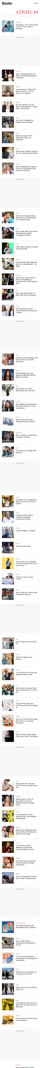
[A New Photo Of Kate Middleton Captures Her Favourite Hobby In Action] (20, 847)
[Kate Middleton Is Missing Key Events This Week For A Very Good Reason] (20, 406)
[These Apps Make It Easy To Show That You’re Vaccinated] (20, 295)
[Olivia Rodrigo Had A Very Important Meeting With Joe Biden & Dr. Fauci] (20, 375)
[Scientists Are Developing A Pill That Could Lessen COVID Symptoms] (20, 359)
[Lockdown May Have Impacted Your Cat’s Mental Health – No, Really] (20, 264)
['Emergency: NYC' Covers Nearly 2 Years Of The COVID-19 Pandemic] (20, 26)
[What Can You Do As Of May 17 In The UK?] (20, 989)
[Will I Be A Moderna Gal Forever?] (20, 659)
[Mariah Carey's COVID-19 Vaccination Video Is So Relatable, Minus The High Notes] (20, 800)
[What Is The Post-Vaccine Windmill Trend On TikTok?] (20, 421)
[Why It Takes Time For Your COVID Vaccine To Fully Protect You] (20, 785)
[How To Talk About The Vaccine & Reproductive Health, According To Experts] (20, 233)
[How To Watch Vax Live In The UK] (20, 643)
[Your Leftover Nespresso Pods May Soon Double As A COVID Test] (20, 690)
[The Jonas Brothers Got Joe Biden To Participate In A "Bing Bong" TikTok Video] (20, 106)
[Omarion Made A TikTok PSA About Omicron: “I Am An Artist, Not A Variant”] (20, 91)
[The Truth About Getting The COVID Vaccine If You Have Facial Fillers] (20, 862)
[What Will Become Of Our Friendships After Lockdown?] (20, 927)
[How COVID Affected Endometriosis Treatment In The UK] (20, 943)
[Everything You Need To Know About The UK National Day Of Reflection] (20, 1004)
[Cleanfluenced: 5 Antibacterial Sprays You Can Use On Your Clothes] (20, 501)
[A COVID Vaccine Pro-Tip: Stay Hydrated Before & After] (20, 674)
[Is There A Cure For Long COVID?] (20, 579)
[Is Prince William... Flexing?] (20, 532)
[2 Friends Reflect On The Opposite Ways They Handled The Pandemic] (20, 816)
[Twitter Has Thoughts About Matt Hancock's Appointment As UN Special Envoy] (20, 217)
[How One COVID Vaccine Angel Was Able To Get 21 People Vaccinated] (20, 720)
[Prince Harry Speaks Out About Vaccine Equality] (20, 248)
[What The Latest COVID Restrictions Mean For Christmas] (20, 137)
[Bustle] (7, 3)
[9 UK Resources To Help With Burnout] (20, 452)
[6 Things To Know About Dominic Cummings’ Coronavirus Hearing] (20, 517)
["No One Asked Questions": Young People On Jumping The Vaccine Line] (20, 958)
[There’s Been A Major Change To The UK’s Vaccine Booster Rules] (20, 153)
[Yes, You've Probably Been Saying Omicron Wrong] (20, 122)
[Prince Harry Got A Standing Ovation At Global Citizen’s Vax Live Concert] (20, 563)
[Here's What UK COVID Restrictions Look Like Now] (20, 390)
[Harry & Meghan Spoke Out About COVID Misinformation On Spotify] (20, 75)
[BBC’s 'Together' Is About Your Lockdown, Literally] (20, 437)
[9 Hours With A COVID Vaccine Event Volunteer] (20, 1020)
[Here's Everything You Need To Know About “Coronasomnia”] (20, 878)
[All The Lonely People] (20, 548)
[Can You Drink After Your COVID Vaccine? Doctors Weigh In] (20, 705)
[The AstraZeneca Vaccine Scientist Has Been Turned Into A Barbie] (20, 310)
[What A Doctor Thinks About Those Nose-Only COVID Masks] (20, 736)
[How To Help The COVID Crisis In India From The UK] (20, 594)
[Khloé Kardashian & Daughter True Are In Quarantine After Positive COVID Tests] (20, 168)
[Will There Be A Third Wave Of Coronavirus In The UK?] (20, 973)
